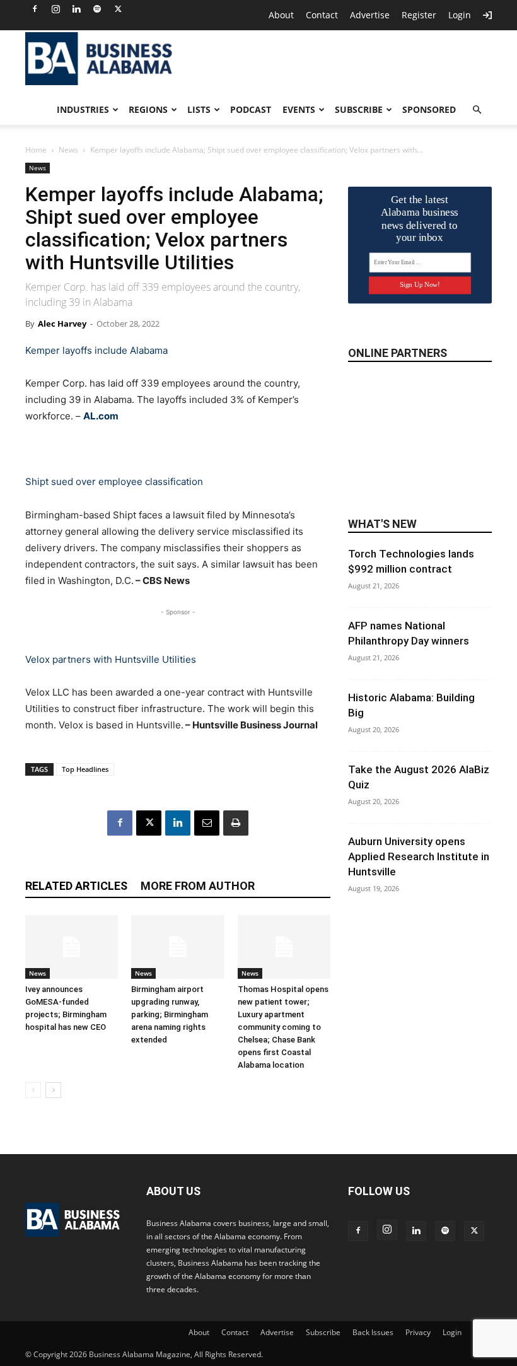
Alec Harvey (62, 323)
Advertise (370, 15)
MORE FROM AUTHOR (198, 885)
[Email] (206, 823)
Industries (83, 109)
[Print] (235, 823)
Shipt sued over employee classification (114, 481)
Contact (322, 15)
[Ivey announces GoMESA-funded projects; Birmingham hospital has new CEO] (71, 947)
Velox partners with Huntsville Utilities (110, 659)
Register (419, 15)
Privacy (418, 1332)
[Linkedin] (76, 9)
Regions (148, 109)
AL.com (101, 416)
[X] (117, 9)
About (281, 15)
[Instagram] (55, 9)
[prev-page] (33, 1090)
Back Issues (372, 1332)
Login (459, 15)
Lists (199, 109)
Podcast (250, 109)
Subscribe (359, 109)
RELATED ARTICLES (76, 885)
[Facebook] (34, 9)
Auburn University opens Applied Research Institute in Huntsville (418, 856)
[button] (477, 110)
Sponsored (429, 109)
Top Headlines (85, 769)
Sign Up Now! (419, 284)
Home (36, 149)
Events (298, 109)
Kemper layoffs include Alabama (96, 350)
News (68, 149)
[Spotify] (97, 9)
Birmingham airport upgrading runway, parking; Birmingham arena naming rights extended (169, 1014)
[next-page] (53, 1090)
